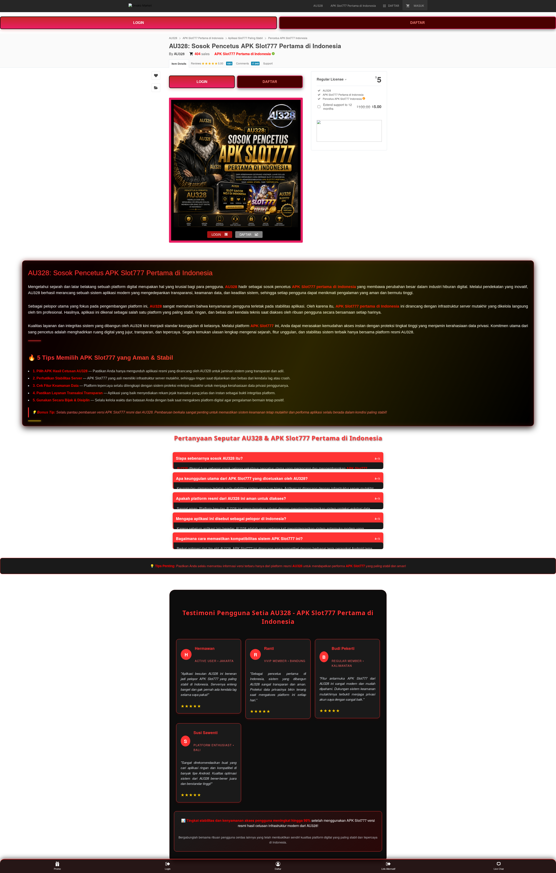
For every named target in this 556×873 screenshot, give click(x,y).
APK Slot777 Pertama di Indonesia (203, 38)
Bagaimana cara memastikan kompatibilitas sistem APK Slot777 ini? (239, 538)
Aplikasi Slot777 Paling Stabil (245, 38)
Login (167, 869)
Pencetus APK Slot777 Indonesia (287, 38)
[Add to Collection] (156, 87)
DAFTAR (417, 23)
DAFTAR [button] (245, 234)
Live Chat (499, 869)
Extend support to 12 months (352, 106)
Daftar (278, 869)
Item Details (179, 64)
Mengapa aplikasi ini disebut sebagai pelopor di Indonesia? (231, 518)
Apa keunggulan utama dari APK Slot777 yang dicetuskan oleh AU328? (242, 478)
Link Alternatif (388, 869)
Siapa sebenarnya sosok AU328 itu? (209, 458)
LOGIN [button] (216, 234)
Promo (57, 869)
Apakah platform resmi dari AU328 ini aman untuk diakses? (231, 498)
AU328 (173, 38)
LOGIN (138, 23)
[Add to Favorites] (156, 75)
